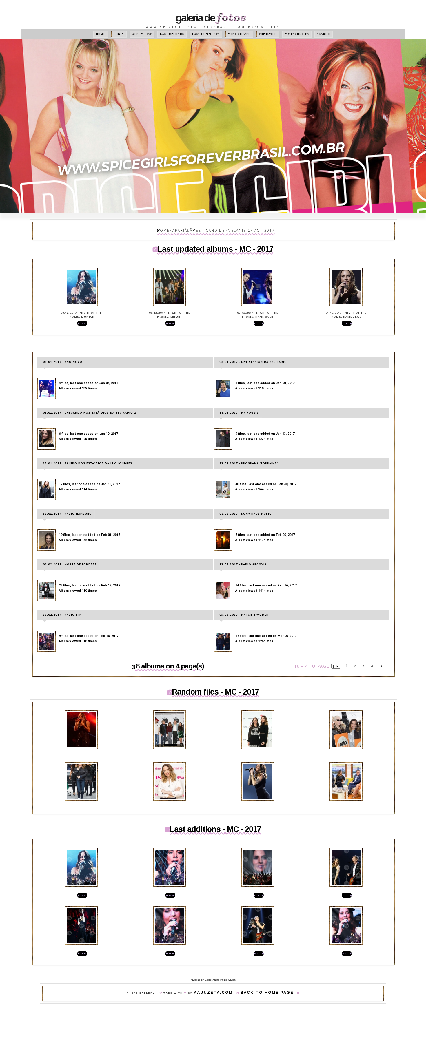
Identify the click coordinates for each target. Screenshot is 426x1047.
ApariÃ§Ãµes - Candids (203, 229)
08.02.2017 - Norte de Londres (70, 550)
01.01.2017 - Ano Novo (62, 352)
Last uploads (177, 34)
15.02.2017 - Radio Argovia (243, 550)
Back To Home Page (261, 964)
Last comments (207, 34)
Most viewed (235, 34)
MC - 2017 (254, 229)
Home (115, 34)
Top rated (260, 34)
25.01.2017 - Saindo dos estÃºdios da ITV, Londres (87, 451)
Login (130, 34)
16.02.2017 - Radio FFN (62, 599)
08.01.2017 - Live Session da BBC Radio (253, 352)
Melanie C (234, 229)
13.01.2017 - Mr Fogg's (239, 401)
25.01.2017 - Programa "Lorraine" (248, 451)
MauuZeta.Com (221, 964)
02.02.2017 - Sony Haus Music (245, 500)
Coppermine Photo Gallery (220, 950)
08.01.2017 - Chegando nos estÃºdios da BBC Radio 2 (89, 401)
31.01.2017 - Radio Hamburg (67, 500)
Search (309, 34)
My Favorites (286, 34)
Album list (151, 34)
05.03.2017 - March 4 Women (244, 599)
